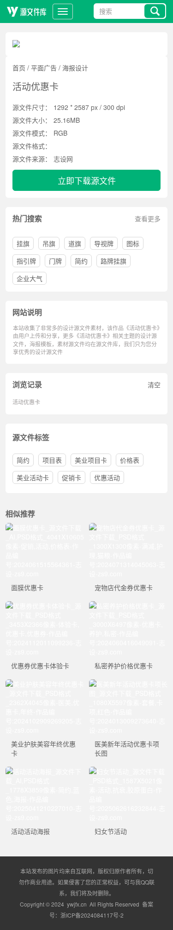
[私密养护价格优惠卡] (128, 605)
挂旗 (23, 243)
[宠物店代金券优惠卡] (128, 527)
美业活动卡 (33, 477)
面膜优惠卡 (27, 587)
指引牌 (26, 260)
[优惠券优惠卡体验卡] (45, 605)
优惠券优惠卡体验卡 (40, 665)
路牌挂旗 (113, 260)
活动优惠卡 (26, 402)
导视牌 (103, 243)
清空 (154, 384)
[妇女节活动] (128, 771)
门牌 (55, 260)
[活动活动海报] (45, 771)
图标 (132, 243)
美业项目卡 (91, 460)
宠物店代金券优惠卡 (124, 587)
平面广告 (44, 67)
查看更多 (148, 218)
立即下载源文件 (87, 180)
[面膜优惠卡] (45, 527)
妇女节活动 (111, 831)
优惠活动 (107, 477)
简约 (81, 260)
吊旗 (48, 243)
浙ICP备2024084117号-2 (92, 915)
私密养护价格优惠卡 (124, 665)
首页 (18, 67)
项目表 (52, 460)
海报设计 (75, 67)
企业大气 (29, 278)
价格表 (129, 460)
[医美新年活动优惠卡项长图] (128, 684)
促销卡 (71, 477)
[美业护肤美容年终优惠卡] (45, 684)
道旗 (74, 243)
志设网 (63, 158)
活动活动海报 (30, 831)
